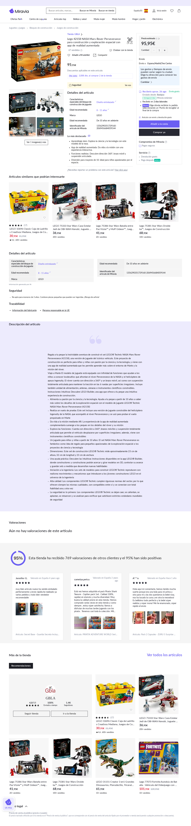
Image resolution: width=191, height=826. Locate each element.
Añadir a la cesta (159, 124)
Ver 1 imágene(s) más (36, 142)
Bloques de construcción (41, 28)
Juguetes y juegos (17, 28)
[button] (95, 806)
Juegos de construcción (67, 28)
